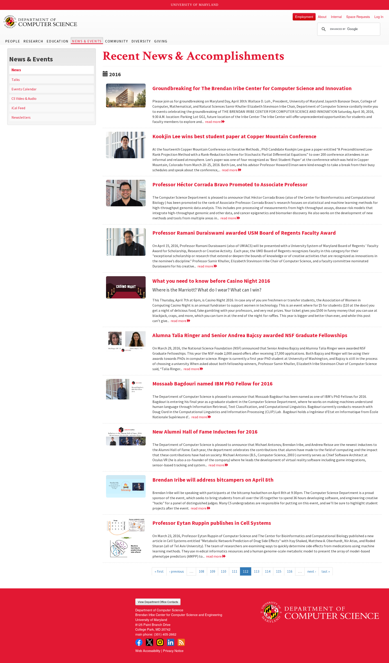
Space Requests (358, 16)
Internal (336, 16)
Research (33, 41)
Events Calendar (23, 89)
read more (213, 121)
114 (267, 571)
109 (212, 571)
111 (234, 571)
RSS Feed (181, 642)
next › (311, 571)
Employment (304, 16)
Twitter (149, 642)
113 (256, 571)
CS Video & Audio (23, 98)
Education (57, 41)
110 (223, 571)
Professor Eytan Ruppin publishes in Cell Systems (211, 522)
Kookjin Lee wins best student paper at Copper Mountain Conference (234, 136)
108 (201, 571)
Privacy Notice (173, 650)
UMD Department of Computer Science (40, 21)
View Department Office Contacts (158, 602)
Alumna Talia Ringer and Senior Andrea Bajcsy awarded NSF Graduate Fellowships (249, 335)
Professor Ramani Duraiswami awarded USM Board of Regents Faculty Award (244, 232)
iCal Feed (18, 108)
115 (278, 571)
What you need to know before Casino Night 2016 (211, 280)
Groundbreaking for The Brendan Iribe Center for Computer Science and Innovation (252, 88)
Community (116, 41)
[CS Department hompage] (319, 610)
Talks (15, 79)
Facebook (138, 642)
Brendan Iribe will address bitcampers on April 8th (213, 479)
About (322, 16)
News (16, 69)
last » (325, 571)
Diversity (141, 41)
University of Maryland (194, 5)
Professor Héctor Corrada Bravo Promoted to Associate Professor (230, 184)
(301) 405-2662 (165, 634)
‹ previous (176, 571)
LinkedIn (170, 642)
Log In (378, 16)
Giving (160, 41)
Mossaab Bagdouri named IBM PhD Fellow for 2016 (212, 383)
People (12, 41)
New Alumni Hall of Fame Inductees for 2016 (205, 431)
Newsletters (21, 117)
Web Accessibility (147, 650)
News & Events (87, 41)
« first (159, 571)
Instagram (160, 642)
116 (289, 571)
